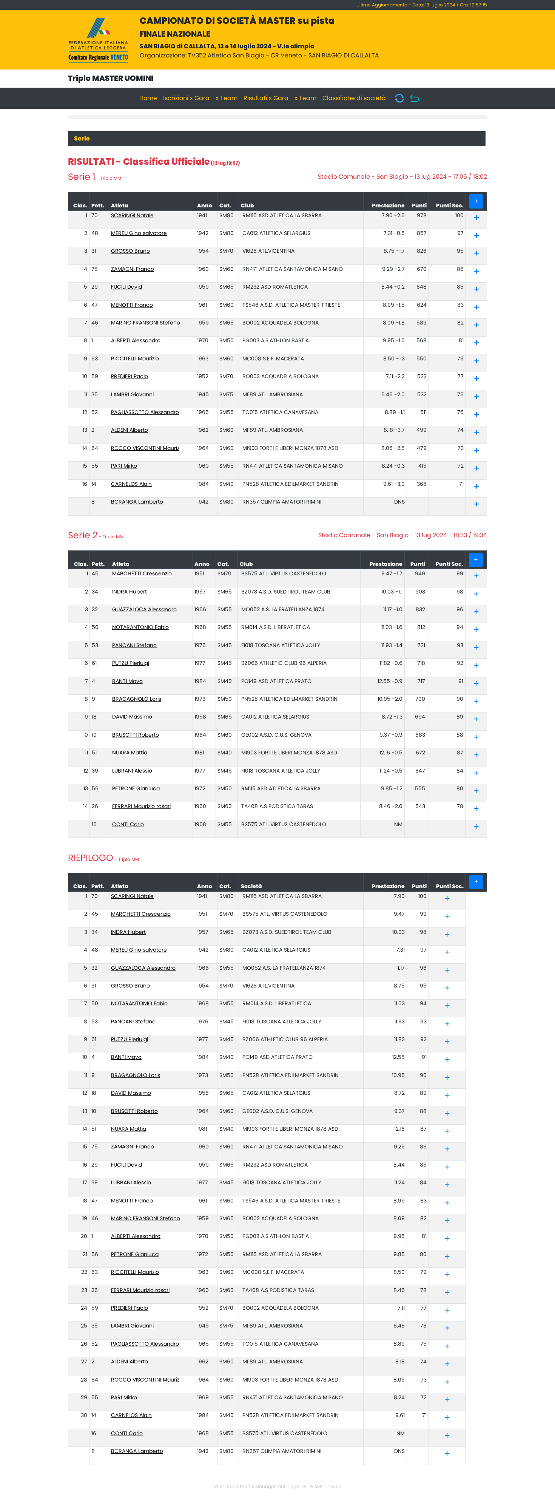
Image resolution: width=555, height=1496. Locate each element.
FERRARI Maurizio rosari (141, 806)
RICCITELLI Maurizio (135, 359)
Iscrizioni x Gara (186, 98)
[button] (476, 219)
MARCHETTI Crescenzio (142, 573)
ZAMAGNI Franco (132, 269)
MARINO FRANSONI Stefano (145, 323)
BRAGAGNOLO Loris (136, 699)
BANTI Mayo (127, 681)
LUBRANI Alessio (132, 771)
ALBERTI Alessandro (135, 340)
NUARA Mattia (129, 753)
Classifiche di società (354, 98)
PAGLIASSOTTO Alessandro (145, 412)
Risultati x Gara (266, 98)
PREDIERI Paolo (129, 376)
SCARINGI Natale (132, 215)
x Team (226, 98)
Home (148, 98)
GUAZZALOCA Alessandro (144, 609)
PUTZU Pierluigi (130, 663)
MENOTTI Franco (132, 305)
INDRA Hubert (129, 592)
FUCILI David (126, 287)
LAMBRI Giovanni (132, 394)
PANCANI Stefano (134, 645)
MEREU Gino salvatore (139, 233)
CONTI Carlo (128, 824)
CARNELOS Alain (131, 484)
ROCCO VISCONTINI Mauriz (145, 448)
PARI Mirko (124, 466)
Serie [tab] (82, 139)
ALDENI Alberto (129, 430)
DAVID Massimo (132, 717)
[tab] (476, 218)
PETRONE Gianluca (136, 788)
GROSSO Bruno (130, 251)
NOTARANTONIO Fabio (140, 627)
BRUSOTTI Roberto (135, 735)
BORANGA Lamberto (137, 502)
